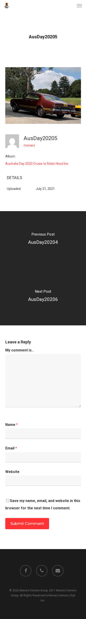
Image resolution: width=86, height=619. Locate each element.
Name (11, 424)
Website (12, 472)
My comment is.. (19, 350)
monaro (29, 145)
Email (11, 448)
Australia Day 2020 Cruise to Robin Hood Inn (36, 163)
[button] (79, 5)
